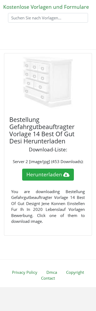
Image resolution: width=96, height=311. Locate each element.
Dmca (51, 272)
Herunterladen (44, 174)
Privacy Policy (24, 272)
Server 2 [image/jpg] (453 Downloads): (48, 161)
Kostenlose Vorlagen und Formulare (46, 6)
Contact (48, 278)
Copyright (75, 272)
